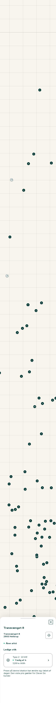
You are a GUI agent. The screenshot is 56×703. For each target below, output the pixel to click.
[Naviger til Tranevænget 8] (49, 635)
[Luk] (51, 622)
